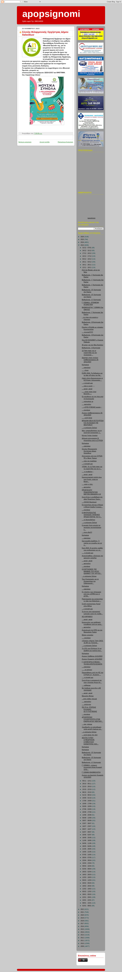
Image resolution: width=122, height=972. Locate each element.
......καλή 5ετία (87, 418)
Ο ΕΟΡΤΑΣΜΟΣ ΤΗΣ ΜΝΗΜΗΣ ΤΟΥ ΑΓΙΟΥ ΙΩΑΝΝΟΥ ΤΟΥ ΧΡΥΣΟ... (92, 571)
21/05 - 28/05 (87, 849)
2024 (82, 242)
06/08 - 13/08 (87, 818)
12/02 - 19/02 (87, 889)
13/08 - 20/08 (87, 815)
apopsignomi (51, 13)
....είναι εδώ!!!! (87, 532)
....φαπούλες (86, 487)
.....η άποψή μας (87, 553)
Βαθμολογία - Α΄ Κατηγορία (91, 300)
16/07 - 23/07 (87, 826)
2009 (82, 946)
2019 (82, 918)
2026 (82, 237)
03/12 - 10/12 (87, 259)
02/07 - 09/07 (87, 832)
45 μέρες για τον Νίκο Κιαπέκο (92, 345)
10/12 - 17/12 (87, 256)
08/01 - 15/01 (87, 903)
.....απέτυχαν (86, 704)
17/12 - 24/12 (87, 253)
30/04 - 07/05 (87, 857)
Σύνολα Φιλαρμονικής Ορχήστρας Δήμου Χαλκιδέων (89, 451)
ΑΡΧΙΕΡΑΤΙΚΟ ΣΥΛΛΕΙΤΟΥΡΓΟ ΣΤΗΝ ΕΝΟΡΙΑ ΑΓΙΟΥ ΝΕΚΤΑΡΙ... (92, 719)
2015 (82, 929)
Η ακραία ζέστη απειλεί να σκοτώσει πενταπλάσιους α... (91, 527)
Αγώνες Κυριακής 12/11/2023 (92, 659)
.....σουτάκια (86, 638)
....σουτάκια (86, 410)
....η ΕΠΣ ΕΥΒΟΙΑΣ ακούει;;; (92, 407)
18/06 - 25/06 (87, 837)
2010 (82, 943)
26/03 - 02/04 (87, 872)
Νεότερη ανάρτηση (24, 142)
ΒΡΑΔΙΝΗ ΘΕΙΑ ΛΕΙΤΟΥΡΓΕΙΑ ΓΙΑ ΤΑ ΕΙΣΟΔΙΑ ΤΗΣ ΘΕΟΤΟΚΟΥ (93, 423)
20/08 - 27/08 (87, 812)
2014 (82, 932)
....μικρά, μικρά (87, 389)
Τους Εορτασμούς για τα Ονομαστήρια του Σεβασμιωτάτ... (90, 581)
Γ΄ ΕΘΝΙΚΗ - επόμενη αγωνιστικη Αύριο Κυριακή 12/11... (92, 767)
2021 (82, 912)
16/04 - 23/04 (87, 863)
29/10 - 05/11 (87, 784)
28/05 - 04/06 (87, 846)
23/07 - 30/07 (87, 823)
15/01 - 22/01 (87, 900)
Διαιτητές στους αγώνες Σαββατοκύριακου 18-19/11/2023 (90, 360)
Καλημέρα (85, 365)
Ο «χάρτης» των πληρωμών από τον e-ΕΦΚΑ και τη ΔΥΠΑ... (91, 594)
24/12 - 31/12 (87, 250)
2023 (82, 245)
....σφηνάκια (86, 367)
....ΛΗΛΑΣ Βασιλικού (89, 502)
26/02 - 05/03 (87, 883)
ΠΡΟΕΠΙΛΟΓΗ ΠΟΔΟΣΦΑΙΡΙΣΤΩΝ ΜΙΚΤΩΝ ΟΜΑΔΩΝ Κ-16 (91, 492)
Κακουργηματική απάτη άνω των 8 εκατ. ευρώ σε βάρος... (92, 479)
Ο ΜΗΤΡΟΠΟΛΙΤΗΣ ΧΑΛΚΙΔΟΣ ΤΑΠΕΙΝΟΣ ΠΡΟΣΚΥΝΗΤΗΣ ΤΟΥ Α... (92, 515)
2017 (82, 923)
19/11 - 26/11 (87, 265)
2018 (82, 921)
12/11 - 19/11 (87, 267)
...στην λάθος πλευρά (89, 699)
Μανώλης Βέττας (88, 696)
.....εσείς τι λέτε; (87, 484)
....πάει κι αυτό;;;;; (88, 386)
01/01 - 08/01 (87, 906)
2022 (82, 909)
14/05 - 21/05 (87, 852)
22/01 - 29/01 (87, 897)
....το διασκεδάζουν (88, 520)
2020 (82, 915)
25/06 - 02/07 (87, 835)
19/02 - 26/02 (87, 886)
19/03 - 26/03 (87, 874)
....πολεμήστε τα (87, 401)
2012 (82, 938)
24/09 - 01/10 (87, 798)
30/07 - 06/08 (87, 820)
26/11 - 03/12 (87, 262)
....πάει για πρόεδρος (89, 461)
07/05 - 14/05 (87, 855)
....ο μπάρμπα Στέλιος (89, 428)
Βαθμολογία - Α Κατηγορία (91, 348)
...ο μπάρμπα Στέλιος (89, 576)
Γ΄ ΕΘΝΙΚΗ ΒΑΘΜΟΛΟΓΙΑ (91, 772)
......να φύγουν (87, 670)
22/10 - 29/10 (87, 786)
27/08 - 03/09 (87, 809)
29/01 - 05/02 (87, 894)
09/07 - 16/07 (87, 829)
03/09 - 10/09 (87, 806)
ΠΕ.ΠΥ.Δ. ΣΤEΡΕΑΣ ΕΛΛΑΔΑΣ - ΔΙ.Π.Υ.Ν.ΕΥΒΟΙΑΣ (89, 709)
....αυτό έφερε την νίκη (89, 735)
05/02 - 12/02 (87, 891)
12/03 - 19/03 (87, 877)
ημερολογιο (91, 218)
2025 (82, 239)
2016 (82, 926)
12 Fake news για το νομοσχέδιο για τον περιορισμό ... (89, 353)
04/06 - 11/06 (87, 843)
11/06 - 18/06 (87, 840)
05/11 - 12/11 (87, 781)
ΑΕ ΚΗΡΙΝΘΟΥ (87, 616)
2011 (82, 940)
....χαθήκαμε (86, 685)
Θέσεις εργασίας (87, 635)
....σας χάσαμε (87, 724)
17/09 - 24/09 (87, 801)
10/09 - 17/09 (87, 803)
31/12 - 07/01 (87, 248)
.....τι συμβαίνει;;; (88, 472)
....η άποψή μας (87, 383)
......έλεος (85, 370)
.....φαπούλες (86, 404)
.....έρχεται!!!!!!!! (87, 332)
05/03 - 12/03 (87, 880)
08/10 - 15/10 (87, 792)
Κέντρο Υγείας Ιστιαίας (90, 435)
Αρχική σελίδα (45, 142)
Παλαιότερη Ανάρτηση (65, 142)
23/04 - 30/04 (87, 860)
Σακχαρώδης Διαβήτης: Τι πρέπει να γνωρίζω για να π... (92, 543)
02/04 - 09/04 (87, 869)
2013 (82, 935)
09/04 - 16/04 (87, 866)
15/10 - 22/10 (87, 789)
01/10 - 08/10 (87, 795)
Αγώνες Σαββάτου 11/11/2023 (92, 656)
